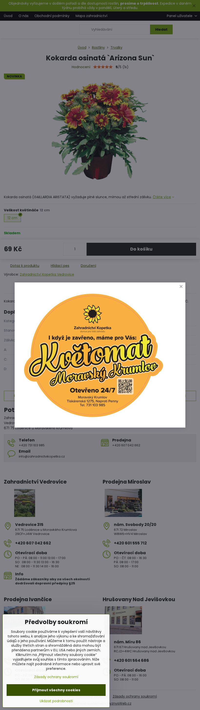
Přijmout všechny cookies (56, 690)
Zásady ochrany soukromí (56, 676)
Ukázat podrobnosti (56, 701)
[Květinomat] (93, 419)
